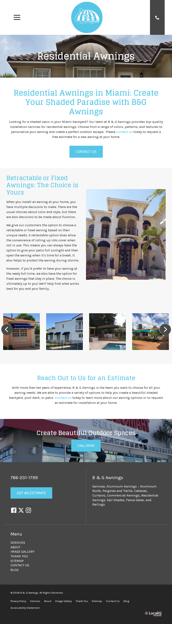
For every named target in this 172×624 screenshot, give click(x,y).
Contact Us (86, 151)
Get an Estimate (31, 493)
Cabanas (140, 491)
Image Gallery (22, 552)
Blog (14, 570)
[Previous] (7, 329)
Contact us (63, 398)
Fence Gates (135, 500)
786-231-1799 (24, 477)
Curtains (98, 495)
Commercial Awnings (123, 495)
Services (17, 543)
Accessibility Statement (25, 607)
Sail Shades (115, 500)
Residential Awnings (86, 56)
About (15, 547)
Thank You (19, 556)
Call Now (86, 445)
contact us (124, 132)
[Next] (165, 329)
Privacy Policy (18, 601)
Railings (98, 504)
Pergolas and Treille (117, 491)
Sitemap (17, 561)
